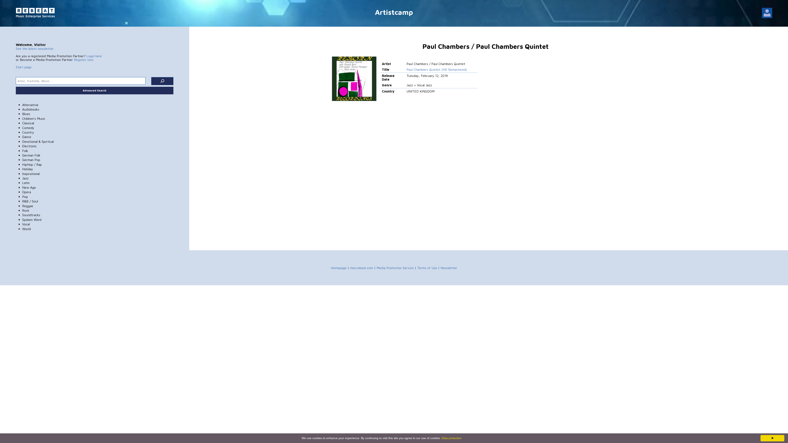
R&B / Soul (30, 201)
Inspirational (31, 174)
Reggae (27, 206)
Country (28, 132)
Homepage (339, 268)
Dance (26, 137)
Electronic (29, 146)
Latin (26, 183)
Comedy (28, 128)
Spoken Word (31, 220)
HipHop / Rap (32, 164)
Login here (94, 56)
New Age (29, 187)
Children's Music (33, 118)
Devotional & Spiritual (38, 141)
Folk (25, 151)
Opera (26, 192)
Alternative (30, 105)
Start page (24, 67)
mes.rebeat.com (361, 268)
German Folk (31, 155)
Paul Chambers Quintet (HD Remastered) (437, 69)
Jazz (25, 178)
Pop (25, 197)
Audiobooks (30, 109)
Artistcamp (394, 12)
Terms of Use (427, 268)
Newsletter (449, 268)
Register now (84, 60)
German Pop (31, 160)
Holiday (27, 169)
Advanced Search (94, 90)
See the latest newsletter (35, 48)
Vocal (26, 224)
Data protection (452, 438)
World (26, 229)
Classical (28, 123)
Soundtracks (31, 215)
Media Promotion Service (395, 268)
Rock (25, 210)
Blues (26, 114)
